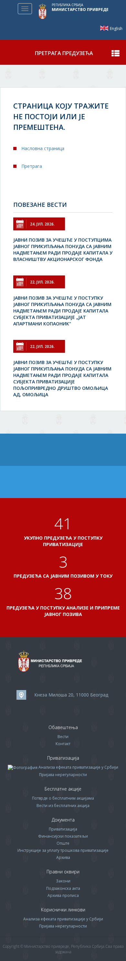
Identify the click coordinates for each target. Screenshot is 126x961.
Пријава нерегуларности (63, 774)
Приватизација (63, 829)
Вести (63, 736)
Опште (63, 843)
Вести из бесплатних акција (63, 805)
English (104, 28)
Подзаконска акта (63, 888)
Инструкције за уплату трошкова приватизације (63, 850)
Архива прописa (63, 895)
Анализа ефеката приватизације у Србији (78, 767)
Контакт (63, 743)
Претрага (31, 166)
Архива (63, 857)
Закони (63, 881)
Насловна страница (42, 148)
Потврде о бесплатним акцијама (63, 798)
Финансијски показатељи (63, 836)
